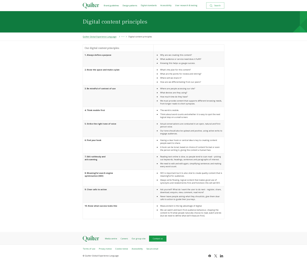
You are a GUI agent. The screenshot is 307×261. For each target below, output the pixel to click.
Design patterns (130, 5)
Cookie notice (121, 248)
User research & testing (186, 5)
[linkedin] (221, 255)
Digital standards (149, 5)
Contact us (158, 238)
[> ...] (120, 37)
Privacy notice (105, 248)
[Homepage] (91, 5)
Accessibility (165, 5)
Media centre (111, 238)
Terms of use (89, 248)
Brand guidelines (111, 5)
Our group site (138, 238)
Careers (124, 238)
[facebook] (209, 255)
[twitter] (215, 255)
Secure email (152, 248)
